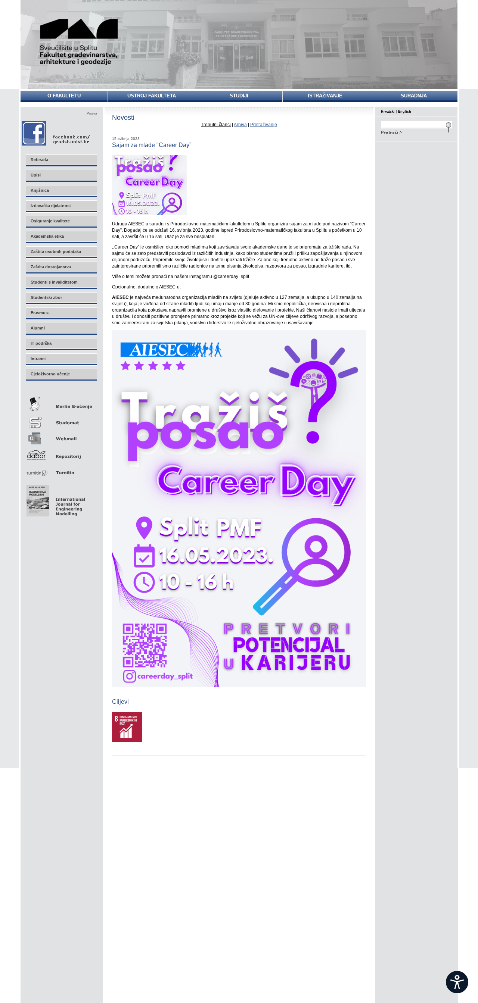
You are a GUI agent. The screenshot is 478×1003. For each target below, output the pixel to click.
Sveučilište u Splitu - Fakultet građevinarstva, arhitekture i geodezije (79, 42)
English (404, 111)
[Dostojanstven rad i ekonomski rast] (127, 740)
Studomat (61, 419)
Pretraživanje (263, 124)
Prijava (92, 113)
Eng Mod (55, 498)
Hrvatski (388, 111)
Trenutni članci (216, 124)
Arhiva (240, 124)
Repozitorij (61, 452)
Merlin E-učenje (61, 402)
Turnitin (61, 469)
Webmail (61, 436)
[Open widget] (457, 982)
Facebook (56, 133)
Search (416, 131)
